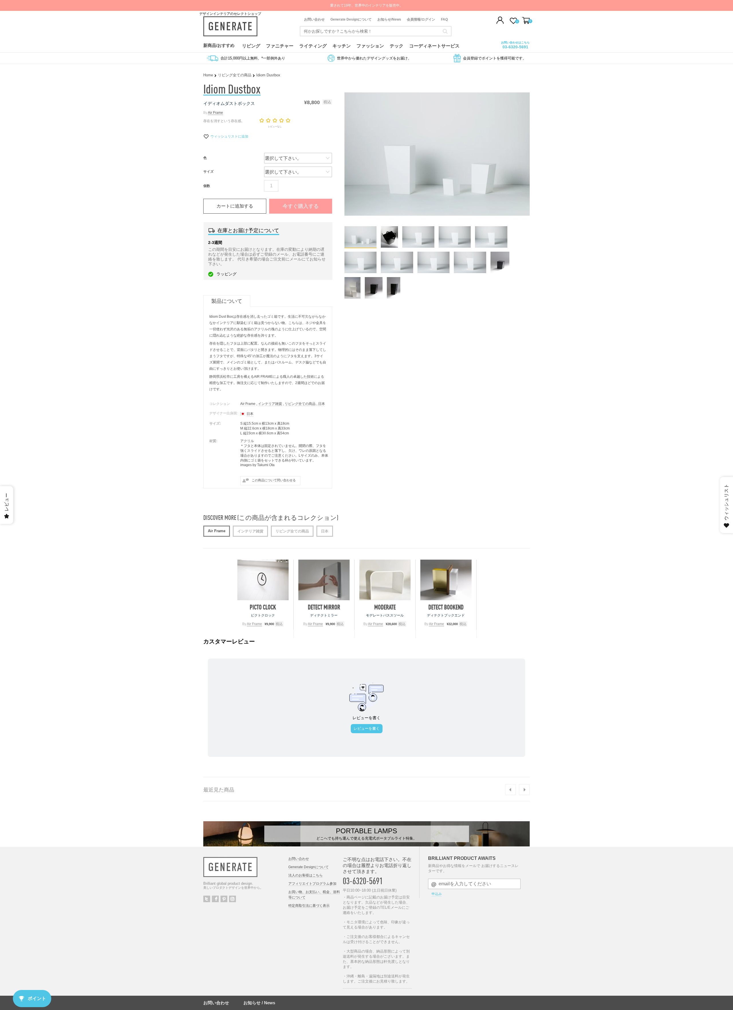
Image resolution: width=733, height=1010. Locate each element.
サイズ (208, 172)
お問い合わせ (314, 19)
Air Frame (215, 113)
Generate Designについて (351, 19)
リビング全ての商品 (234, 75)
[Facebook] (215, 899)
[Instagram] (232, 899)
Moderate (385, 607)
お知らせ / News (259, 1002)
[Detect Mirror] (324, 580)
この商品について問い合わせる (274, 480)
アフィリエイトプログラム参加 (312, 884)
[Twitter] (206, 899)
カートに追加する (234, 206)
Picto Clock (263, 607)
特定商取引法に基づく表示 (309, 906)
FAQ (444, 19)
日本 (321, 404)
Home (208, 75)
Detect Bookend (446, 607)
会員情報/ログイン (421, 19)
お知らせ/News (389, 19)
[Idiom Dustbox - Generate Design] (360, 246)
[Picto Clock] (263, 580)
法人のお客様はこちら (305, 875)
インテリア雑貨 (270, 404)
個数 (206, 186)
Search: (445, 31)
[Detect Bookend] (446, 580)
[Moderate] (385, 580)
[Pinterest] (223, 899)
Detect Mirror (324, 607)
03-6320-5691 (515, 47)
